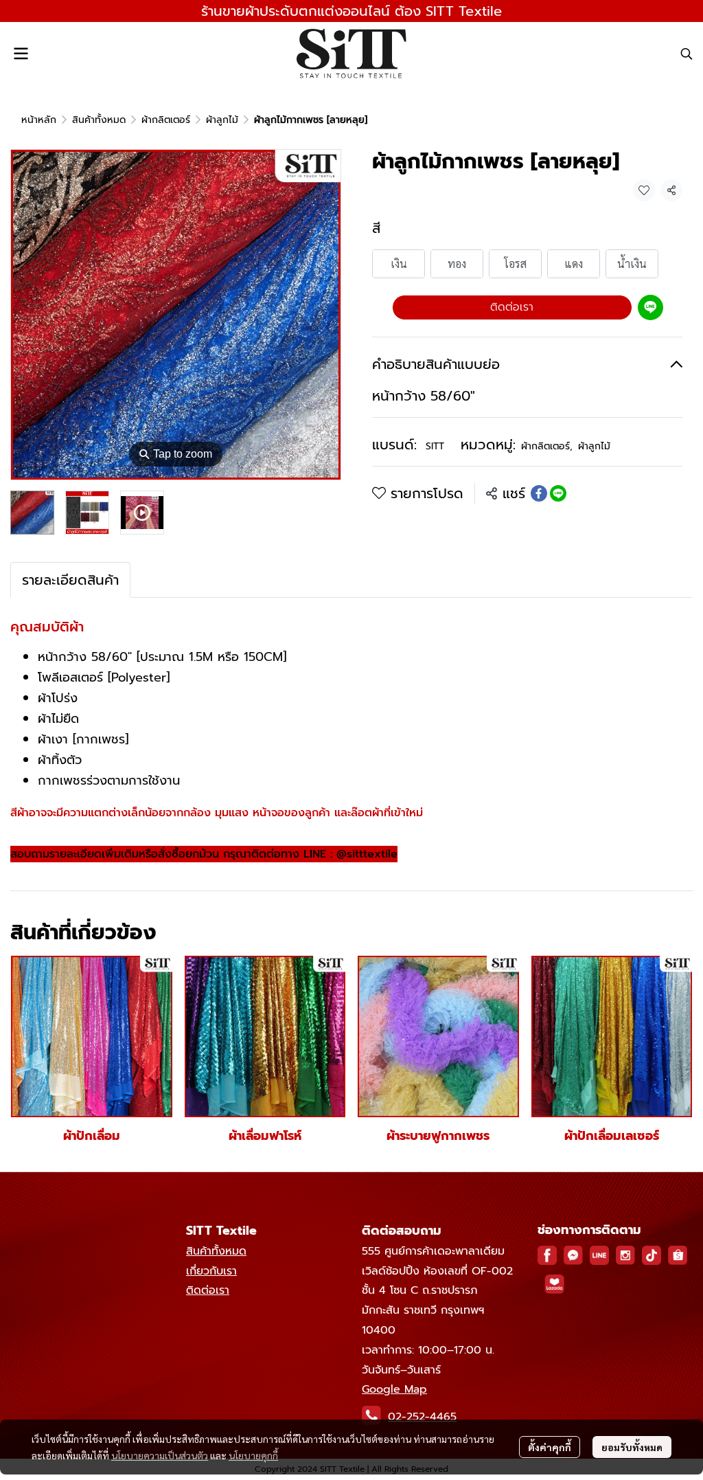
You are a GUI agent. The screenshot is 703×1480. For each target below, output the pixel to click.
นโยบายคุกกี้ (253, 1455)
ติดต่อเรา (511, 307)
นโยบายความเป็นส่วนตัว (159, 1455)
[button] (686, 53)
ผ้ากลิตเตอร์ (165, 120)
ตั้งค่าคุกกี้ (549, 1447)
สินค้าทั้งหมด (99, 120)
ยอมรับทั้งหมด (631, 1447)
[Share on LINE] (558, 493)
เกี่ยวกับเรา (211, 1271)
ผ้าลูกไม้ (222, 120)
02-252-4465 (422, 1417)
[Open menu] (20, 53)
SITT (435, 446)
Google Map (394, 1389)
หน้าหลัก (38, 120)
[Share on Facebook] (539, 493)
